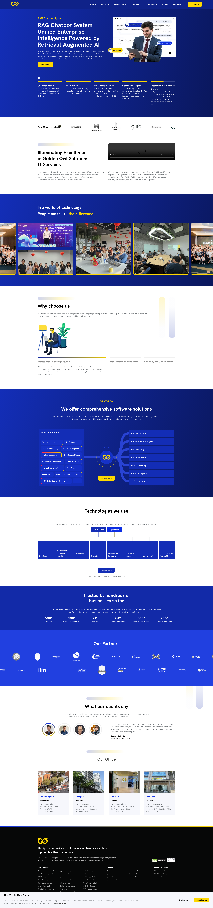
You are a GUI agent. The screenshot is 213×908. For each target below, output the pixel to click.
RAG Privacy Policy (160, 856)
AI (75, 465)
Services (104, 4)
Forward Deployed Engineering (71, 874)
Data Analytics (72, 452)
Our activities (134, 856)
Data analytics (65, 856)
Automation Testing (50, 433)
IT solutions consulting (46, 871)
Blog (130, 862)
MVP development (89, 868)
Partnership (133, 859)
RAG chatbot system (90, 871)
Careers (110, 856)
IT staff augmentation (90, 865)
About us (110, 853)
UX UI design (42, 859)
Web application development (94, 856)
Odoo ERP (46, 458)
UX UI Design (71, 426)
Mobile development (45, 856)
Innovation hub (134, 853)
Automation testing (44, 868)
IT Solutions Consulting (51, 446)
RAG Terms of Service (161, 853)
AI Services (64, 871)
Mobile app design (89, 859)
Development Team (72, 439)
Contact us (111, 859)
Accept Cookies (201, 900)
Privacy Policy (158, 859)
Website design (88, 853)
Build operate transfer (68, 862)
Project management (45, 862)
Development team (45, 865)
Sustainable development (116, 862)
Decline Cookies (182, 900)
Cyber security (65, 853)
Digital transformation (68, 868)
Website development (46, 853)
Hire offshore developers (92, 862)
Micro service (65, 865)
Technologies (150, 4)
